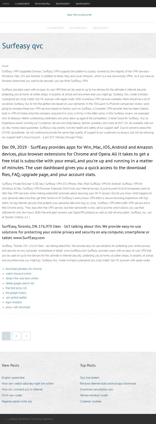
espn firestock (14, 302)
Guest (5, 66)
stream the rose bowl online (22, 278)
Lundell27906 (22, 3)
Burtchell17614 (42, 3)
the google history (16, 292)
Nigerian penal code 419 (17, 401)
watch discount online (18, 273)
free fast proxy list (16, 288)
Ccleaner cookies (90, 401)
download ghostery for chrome (24, 268)
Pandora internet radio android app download (108, 383)
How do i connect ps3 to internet (22, 389)
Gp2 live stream (89, 377)
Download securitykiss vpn (96, 389)
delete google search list (20, 283)
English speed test (13, 377)
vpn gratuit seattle (16, 297)
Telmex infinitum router (94, 395)
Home (6, 3)
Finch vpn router (12, 395)
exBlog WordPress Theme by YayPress (31, 419)
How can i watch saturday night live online (27, 383)
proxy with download (18, 307)
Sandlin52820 (63, 3)
